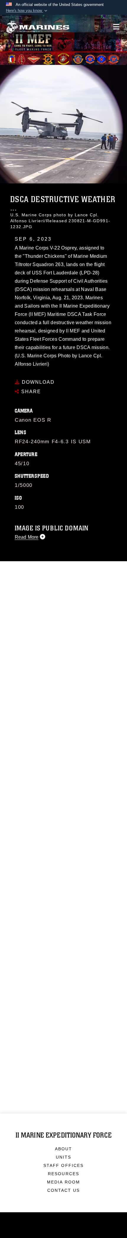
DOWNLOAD (37, 382)
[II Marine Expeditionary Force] (37, 27)
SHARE (30, 391)
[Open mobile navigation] (116, 27)
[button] (27, 11)
